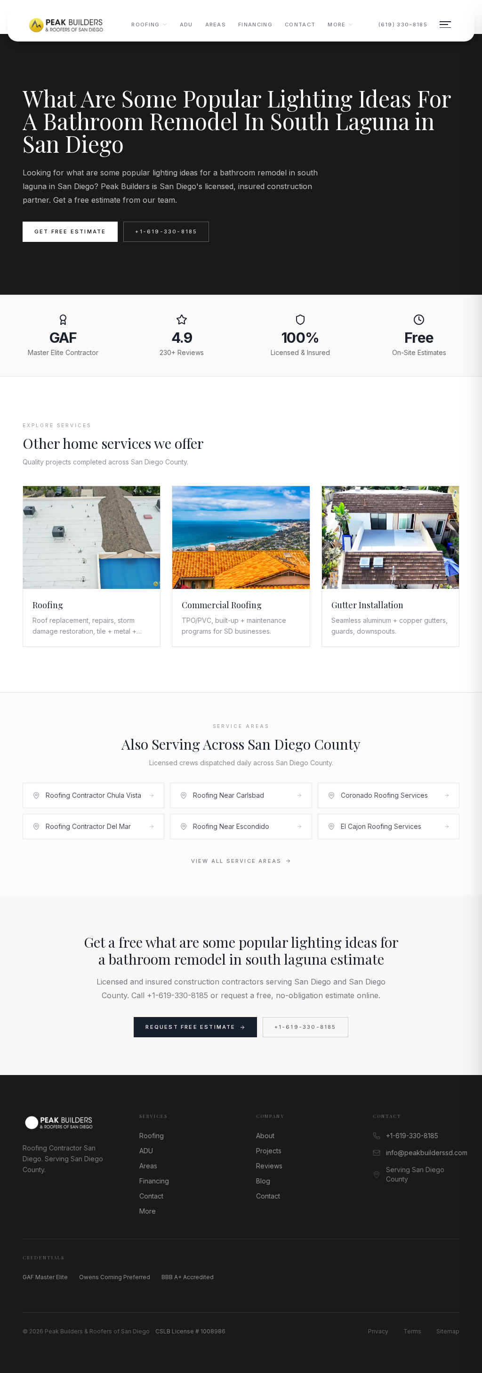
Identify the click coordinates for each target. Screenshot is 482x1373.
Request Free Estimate (190, 1027)
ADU (186, 24)
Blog (263, 1181)
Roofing (145, 24)
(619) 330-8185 (402, 24)
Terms (412, 1331)
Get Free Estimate (70, 231)
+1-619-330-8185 (166, 231)
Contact (300, 24)
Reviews (269, 1166)
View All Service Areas (236, 861)
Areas (215, 24)
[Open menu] (445, 24)
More (336, 24)
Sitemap (447, 1331)
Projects (268, 1151)
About (265, 1136)
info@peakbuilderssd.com (422, 1153)
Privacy (378, 1331)
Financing (255, 24)
